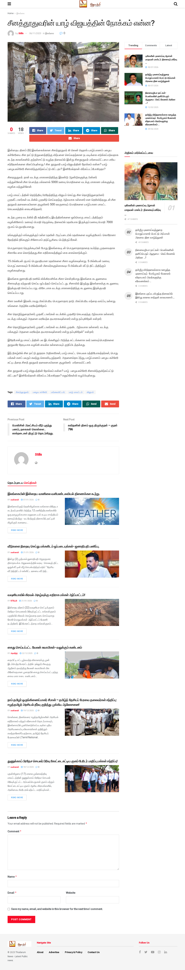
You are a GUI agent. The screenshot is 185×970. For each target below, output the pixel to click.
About (40, 952)
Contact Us (94, 952)
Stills (20, 33)
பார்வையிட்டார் (58, 392)
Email (12, 892)
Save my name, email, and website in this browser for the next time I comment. (57, 909)
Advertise (54, 952)
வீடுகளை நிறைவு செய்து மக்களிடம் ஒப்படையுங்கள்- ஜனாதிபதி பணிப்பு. (53, 546)
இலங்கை (20, 13)
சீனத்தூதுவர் (22, 392)
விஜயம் (90, 392)
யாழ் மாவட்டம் (76, 392)
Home (11, 13)
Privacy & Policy (73, 952)
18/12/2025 (28, 767)
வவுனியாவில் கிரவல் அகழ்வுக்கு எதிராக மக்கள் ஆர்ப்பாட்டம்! (46, 595)
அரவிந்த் (14, 653)
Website (70, 892)
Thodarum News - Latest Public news (18, 956)
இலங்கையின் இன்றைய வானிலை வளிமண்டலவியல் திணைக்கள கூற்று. (54, 494)
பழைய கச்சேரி (40, 392)
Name (12, 876)
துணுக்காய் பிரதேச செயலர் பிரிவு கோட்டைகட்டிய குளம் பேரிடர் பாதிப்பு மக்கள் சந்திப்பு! (62, 761)
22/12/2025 (26, 653)
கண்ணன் (15, 500)
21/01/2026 (28, 552)
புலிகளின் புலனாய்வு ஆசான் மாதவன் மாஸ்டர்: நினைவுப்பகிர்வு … (161, 59)
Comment (14, 831)
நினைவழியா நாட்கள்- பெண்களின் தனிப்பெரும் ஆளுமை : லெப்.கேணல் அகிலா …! (155, 253)
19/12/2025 (28, 710)
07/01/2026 (28, 500)
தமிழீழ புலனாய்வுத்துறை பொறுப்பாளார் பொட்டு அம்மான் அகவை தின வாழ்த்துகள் (160, 77)
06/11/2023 (35, 33)
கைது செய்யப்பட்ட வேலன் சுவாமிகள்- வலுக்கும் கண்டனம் (45, 647)
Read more (17, 530)
